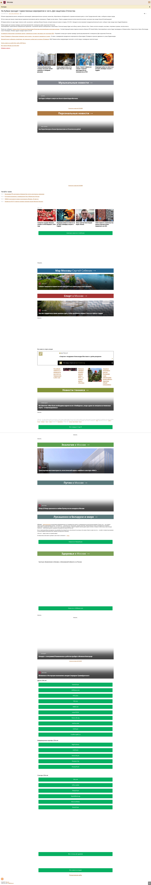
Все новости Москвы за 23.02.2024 (10, 45)
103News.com (75, 690)
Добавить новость (5, 48)
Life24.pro (75, 750)
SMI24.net (75, 706)
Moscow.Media (75, 801)
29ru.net (39, 208)
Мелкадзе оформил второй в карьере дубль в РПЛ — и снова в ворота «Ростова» (81, 376)
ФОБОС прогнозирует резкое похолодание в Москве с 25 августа (21, 199)
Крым (74, 421)
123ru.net (39, 52)
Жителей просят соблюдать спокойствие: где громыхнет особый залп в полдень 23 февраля (25, 39)
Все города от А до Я (75, 427)
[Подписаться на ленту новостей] (2, 879)
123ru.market (75, 785)
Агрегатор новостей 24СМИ (75, 108)
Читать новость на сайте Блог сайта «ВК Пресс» (13, 43)
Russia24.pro (75, 766)
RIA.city (75, 701)
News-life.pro (75, 755)
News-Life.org (75, 718)
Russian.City (75, 761)
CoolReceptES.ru (75, 734)
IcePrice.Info (75, 723)
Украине (42, 421)
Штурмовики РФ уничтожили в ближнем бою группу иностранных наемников (24, 194)
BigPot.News (75, 744)
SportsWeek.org (75, 796)
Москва (76, 421)
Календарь (4, 6)
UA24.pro (75, 729)
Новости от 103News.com (75, 608)
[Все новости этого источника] (20, 13)
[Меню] (149, 2)
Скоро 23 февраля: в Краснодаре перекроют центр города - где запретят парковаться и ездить (25, 36)
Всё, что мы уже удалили (75, 854)
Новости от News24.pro (75, 541)
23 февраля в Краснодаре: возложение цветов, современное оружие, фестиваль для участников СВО (27, 33)
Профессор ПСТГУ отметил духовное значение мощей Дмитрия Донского (24, 201)
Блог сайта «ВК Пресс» (14, 13)
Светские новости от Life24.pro (75, 233)
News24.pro (75, 807)
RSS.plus (75, 695)
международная (46, 524)
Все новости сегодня (75, 870)
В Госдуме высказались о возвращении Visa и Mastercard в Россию (22, 196)
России (38, 421)
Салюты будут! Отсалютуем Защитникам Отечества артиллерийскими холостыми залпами (35, 29)
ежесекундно (60, 421)
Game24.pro (75, 684)
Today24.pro (75, 790)
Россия (80, 421)
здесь (97, 420)
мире (47, 421)
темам (50, 421)
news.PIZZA (75, 712)
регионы (70, 421)
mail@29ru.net (11, 883)
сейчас (109, 420)
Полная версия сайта (75, 875)
